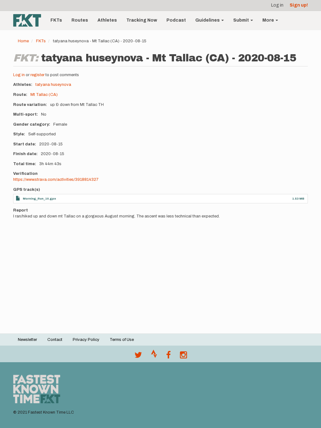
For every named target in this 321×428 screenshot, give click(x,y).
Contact (54, 339)
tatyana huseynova (53, 84)
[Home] (29, 20)
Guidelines (208, 20)
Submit (241, 20)
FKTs (56, 20)
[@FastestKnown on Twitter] (138, 356)
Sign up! (299, 5)
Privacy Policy (86, 339)
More (268, 20)
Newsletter (27, 339)
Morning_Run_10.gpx (39, 198)
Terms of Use (122, 339)
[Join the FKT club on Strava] (154, 356)
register (37, 75)
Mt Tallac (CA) (44, 94)
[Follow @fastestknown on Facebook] (168, 356)
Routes (79, 20)
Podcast (176, 20)
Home (23, 41)
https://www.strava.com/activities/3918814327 (55, 179)
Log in (277, 5)
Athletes (107, 20)
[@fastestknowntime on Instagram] (183, 356)
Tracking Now (141, 20)
